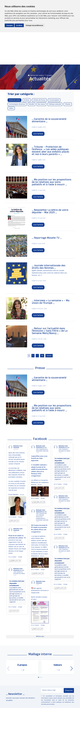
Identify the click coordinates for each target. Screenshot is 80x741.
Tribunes (67, 104)
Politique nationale (55, 104)
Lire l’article (38, 392)
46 (42, 356)
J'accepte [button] (9, 25)
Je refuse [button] (19, 25)
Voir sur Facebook (12, 517)
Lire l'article (38, 134)
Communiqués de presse (17, 104)
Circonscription (54, 100)
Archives (26, 100)
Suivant (49, 356)
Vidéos (11, 108)
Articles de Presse (39, 100)
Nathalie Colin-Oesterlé (18, 447)
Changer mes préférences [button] (34, 25)
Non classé (41, 104)
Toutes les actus (14, 100)
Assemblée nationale (42, 520)
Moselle (31, 104)
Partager (20, 517)
